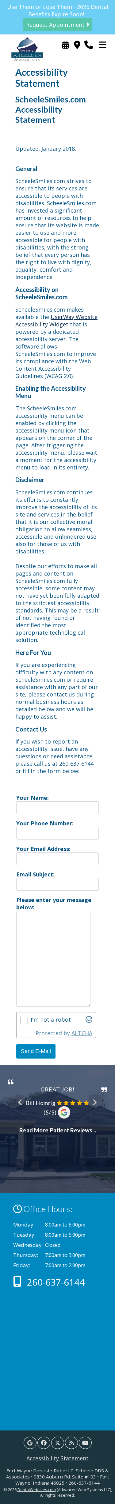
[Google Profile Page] (30, 1443)
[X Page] (57, 1443)
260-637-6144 (55, 1282)
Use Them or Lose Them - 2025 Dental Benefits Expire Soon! (57, 15)
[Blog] (71, 1443)
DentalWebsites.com (36, 1489)
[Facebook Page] (43, 1443)
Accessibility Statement (57, 1458)
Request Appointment (65, 45)
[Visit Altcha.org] (89, 1020)
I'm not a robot (51, 1019)
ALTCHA (81, 1033)
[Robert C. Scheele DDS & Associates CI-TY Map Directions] (77, 45)
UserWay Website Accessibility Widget (56, 320)
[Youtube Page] (85, 1443)
